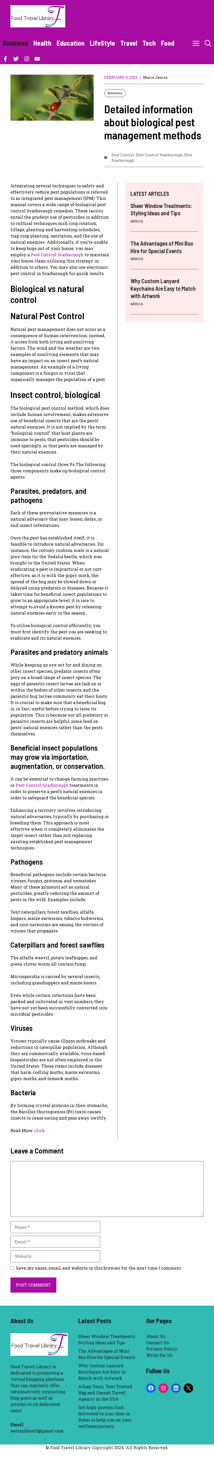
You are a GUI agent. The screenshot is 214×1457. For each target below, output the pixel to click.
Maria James (155, 77)
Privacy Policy (161, 1349)
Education (71, 43)
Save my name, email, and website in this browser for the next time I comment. (99, 1268)
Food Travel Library (30, 1366)
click (39, 1130)
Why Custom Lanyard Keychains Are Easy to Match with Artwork (163, 288)
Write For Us (159, 1355)
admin (136, 220)
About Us (155, 1336)
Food (167, 43)
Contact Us (157, 1342)
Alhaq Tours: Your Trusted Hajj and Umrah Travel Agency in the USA (105, 1393)
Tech (149, 43)
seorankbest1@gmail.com (37, 1431)
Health (42, 43)
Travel (128, 43)
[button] (208, 43)
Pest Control (122, 154)
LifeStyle (102, 43)
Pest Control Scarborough (159, 154)
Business (15, 43)
